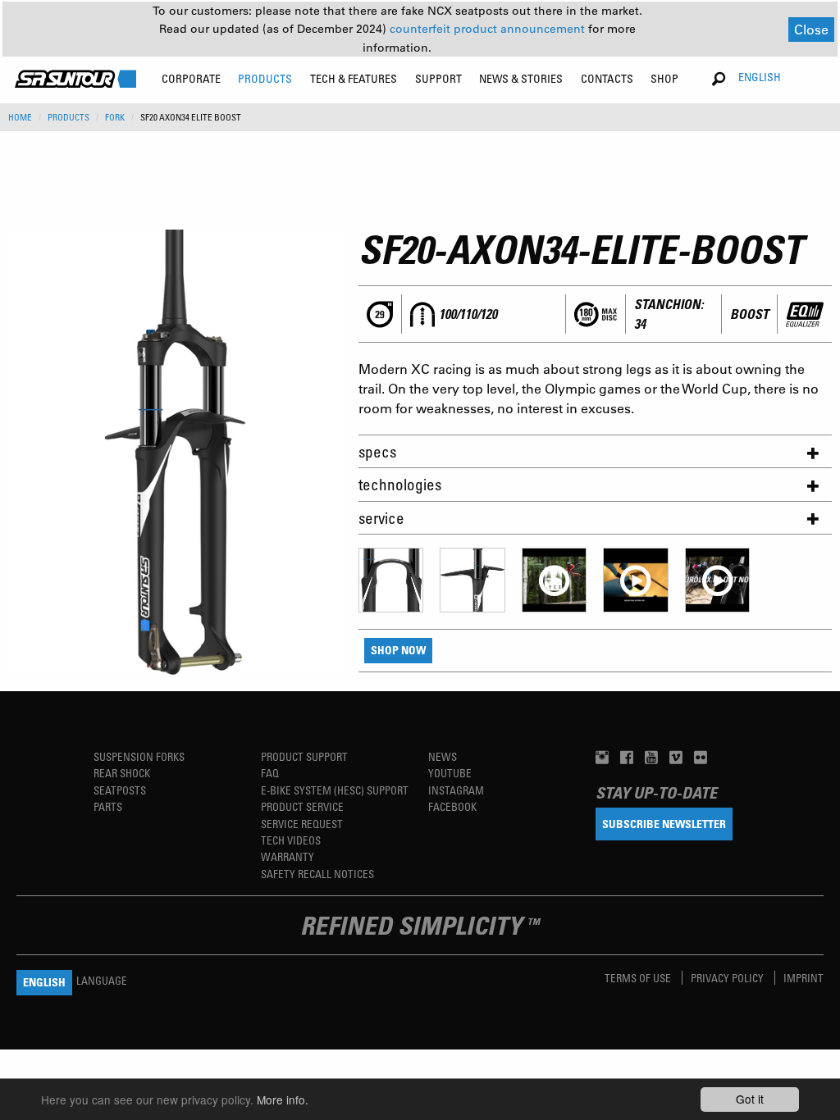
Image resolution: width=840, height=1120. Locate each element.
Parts (108, 806)
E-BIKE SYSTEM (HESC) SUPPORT (335, 790)
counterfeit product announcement (489, 28)
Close (811, 29)
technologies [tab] (399, 484)
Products (68, 117)
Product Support (304, 756)
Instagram (456, 790)
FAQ (270, 773)
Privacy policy (728, 978)
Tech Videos (291, 840)
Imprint (803, 978)
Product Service (302, 806)
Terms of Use (639, 978)
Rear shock (122, 773)
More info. (282, 1099)
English (759, 77)
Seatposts (120, 790)
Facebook (452, 806)
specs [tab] (377, 451)
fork (115, 117)
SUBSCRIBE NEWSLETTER (664, 824)
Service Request (302, 824)
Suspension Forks (139, 756)
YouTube (450, 773)
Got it (750, 1098)
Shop (664, 78)
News (442, 756)
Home (20, 117)
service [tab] (381, 517)
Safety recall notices (317, 874)
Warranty (287, 856)
